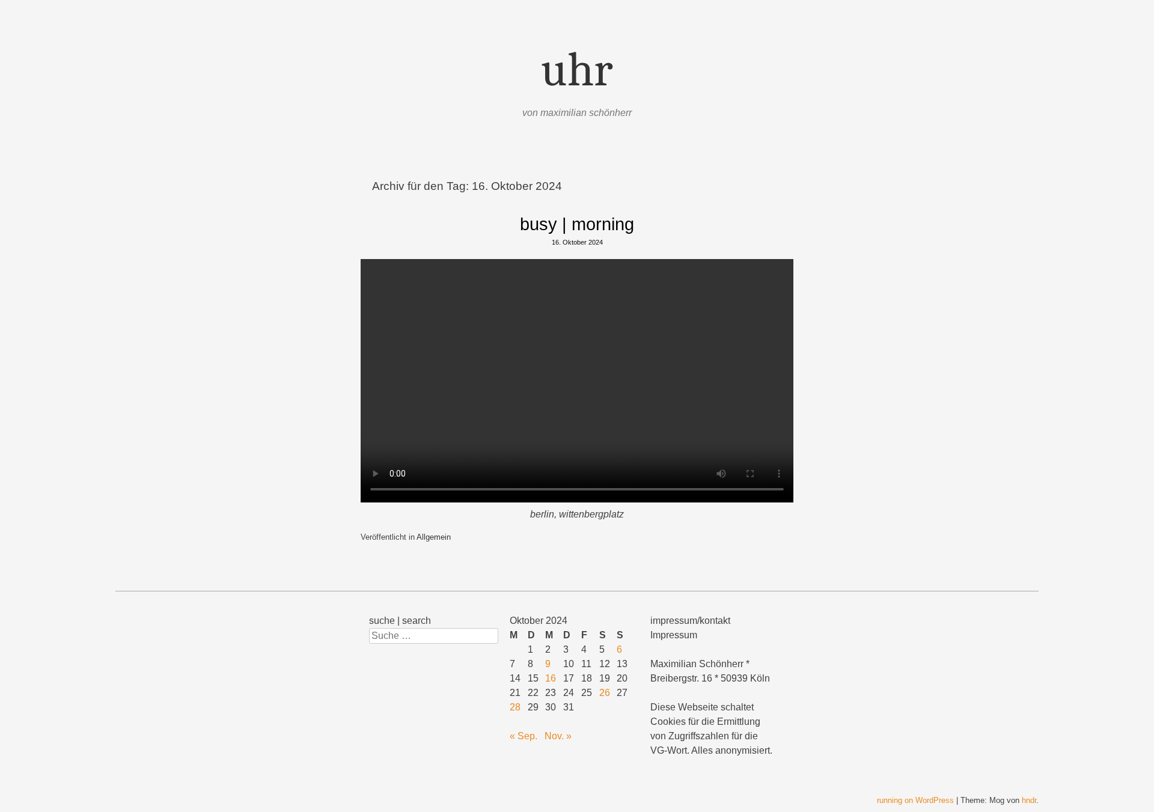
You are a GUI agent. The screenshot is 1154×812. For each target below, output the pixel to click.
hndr (1029, 800)
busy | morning (577, 224)
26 (604, 693)
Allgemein (434, 537)
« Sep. (523, 736)
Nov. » (558, 736)
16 (550, 678)
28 (515, 707)
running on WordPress (915, 800)
